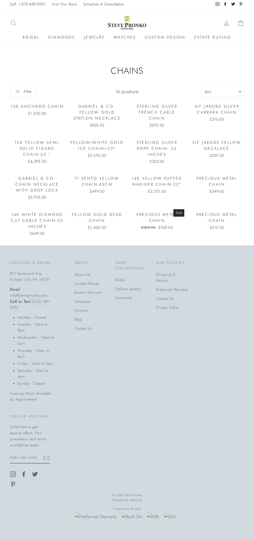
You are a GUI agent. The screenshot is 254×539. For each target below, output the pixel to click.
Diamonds (61, 37)
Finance (81, 310)
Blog (78, 319)
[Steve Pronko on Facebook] (24, 474)
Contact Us (83, 328)
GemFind (135, 500)
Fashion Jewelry (128, 289)
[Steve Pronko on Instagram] (13, 474)
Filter (27, 91)
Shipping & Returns (166, 277)
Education (83, 301)
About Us (82, 274)
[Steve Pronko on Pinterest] (13, 484)
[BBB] (153, 516)
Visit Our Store (64, 4)
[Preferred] (96, 516)
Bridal (31, 37)
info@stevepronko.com (28, 295)
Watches (125, 37)
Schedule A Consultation (103, 4)
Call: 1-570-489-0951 (28, 4)
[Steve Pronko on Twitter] (35, 474)
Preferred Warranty (172, 289)
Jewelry (94, 37)
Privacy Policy (167, 307)
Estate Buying (212, 37)
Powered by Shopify (127, 509)
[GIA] (169, 516)
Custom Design (165, 37)
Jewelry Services (88, 292)
